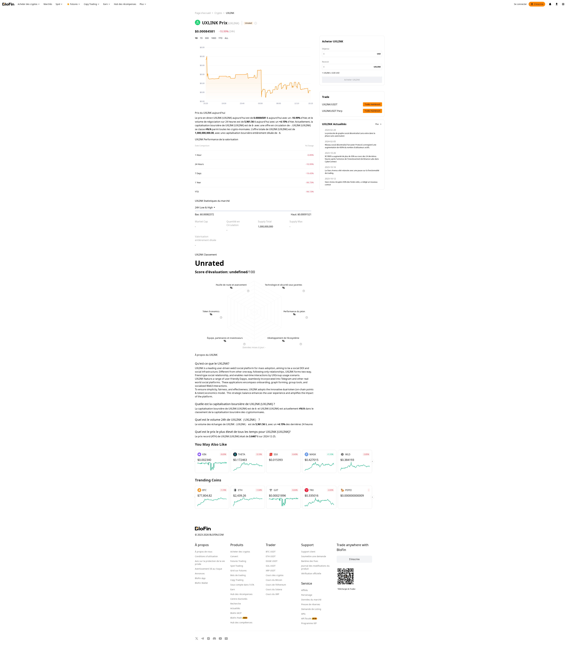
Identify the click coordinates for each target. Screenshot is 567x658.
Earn (232, 589)
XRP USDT (270, 570)
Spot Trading (236, 565)
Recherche (235, 603)
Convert (234, 556)
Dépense (325, 49)
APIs (303, 613)
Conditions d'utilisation (206, 556)
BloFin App (200, 578)
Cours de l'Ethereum (276, 584)
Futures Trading (238, 561)
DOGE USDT (271, 561)
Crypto (218, 13)
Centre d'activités (238, 598)
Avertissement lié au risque (208, 568)
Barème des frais (309, 561)
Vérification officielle (311, 573)
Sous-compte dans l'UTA (242, 584)
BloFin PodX (238, 617)
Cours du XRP (272, 594)
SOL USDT (271, 565)
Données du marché (311, 599)
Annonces (200, 573)
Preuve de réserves (310, 604)
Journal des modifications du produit (315, 567)
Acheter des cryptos (240, 551)
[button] (372, 461)
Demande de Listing (311, 609)
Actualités (235, 608)
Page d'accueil (203, 13)
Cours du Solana (274, 589)
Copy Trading (236, 580)
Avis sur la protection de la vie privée (210, 562)
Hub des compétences (241, 622)
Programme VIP (309, 623)
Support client (308, 551)
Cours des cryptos (275, 575)
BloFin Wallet (201, 583)
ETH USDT (271, 556)
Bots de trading (238, 575)
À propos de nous (203, 551)
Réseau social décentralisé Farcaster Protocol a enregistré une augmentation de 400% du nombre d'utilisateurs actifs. (350, 146)
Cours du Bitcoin (274, 580)
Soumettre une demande (313, 556)
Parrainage (306, 594)
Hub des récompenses (241, 594)
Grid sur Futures (238, 570)
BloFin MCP (235, 613)
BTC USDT (271, 551)
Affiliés (304, 590)
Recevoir (325, 62)
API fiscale (308, 618)
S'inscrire (538, 4)
